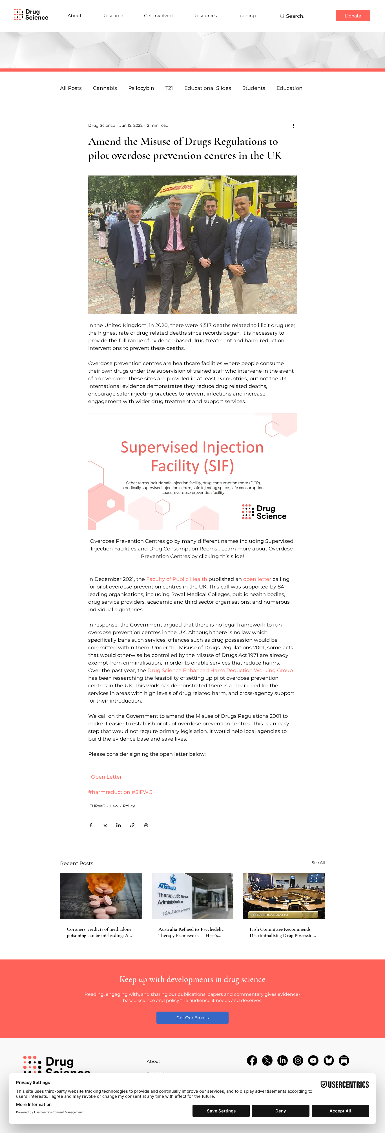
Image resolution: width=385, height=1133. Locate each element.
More (282, 88)
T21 (169, 88)
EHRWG (97, 805)
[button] (192, 1018)
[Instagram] (298, 1060)
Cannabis (105, 88)
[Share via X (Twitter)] (104, 825)
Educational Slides (207, 88)
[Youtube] (313, 1060)
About (153, 1061)
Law (114, 805)
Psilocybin (141, 88)
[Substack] (344, 1060)
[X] (267, 1060)
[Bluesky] (329, 1060)
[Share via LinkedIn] (118, 825)
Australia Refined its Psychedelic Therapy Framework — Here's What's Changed (191, 932)
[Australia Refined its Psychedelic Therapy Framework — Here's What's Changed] (193, 896)
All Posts (71, 88)
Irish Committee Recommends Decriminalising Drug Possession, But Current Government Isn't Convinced (283, 932)
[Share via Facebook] (91, 825)
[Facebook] (252, 1060)
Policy (129, 805)
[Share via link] (132, 825)
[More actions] (293, 125)
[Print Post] (146, 825)
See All (318, 862)
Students (253, 88)
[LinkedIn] (282, 1060)
